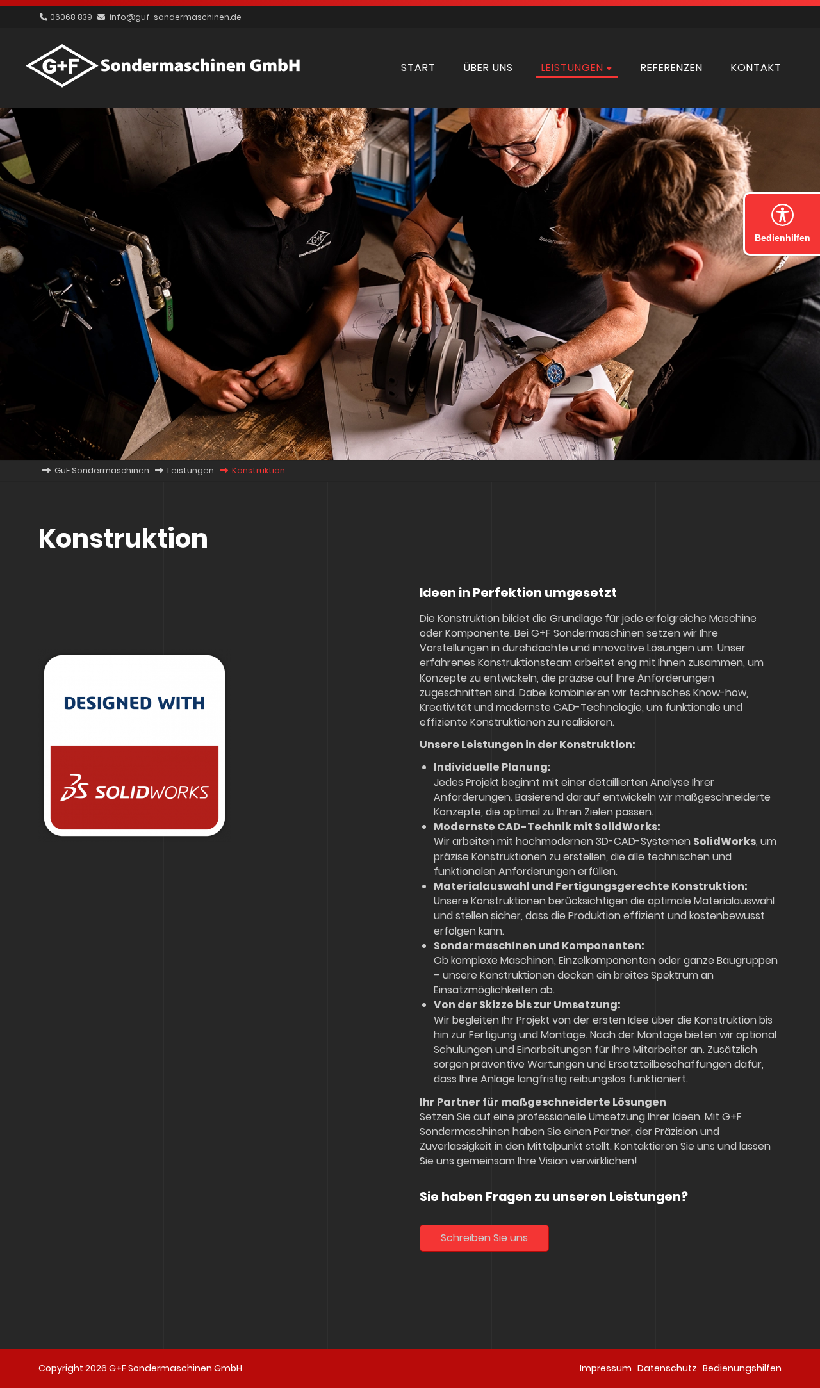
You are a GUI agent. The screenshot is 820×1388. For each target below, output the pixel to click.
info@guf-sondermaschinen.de (176, 17)
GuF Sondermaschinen (101, 470)
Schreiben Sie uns (484, 1237)
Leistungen (190, 470)
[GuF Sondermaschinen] (163, 87)
